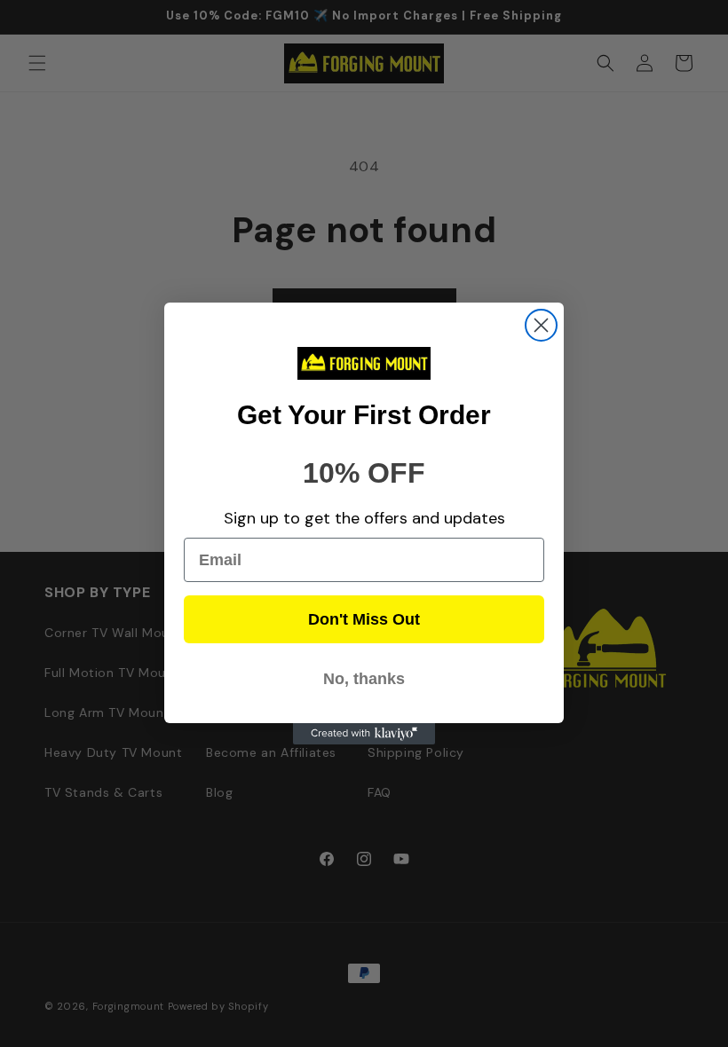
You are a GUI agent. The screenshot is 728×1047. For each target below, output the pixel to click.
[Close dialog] (541, 325)
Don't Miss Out (364, 619)
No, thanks (364, 679)
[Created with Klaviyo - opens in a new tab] (364, 733)
